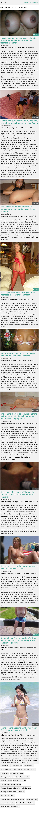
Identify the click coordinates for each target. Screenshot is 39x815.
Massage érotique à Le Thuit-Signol (13, 799)
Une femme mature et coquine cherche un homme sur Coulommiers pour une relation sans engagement (18, 416)
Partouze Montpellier (8, 803)
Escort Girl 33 (5, 766)
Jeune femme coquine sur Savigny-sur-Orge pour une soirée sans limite (18, 729)
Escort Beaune (28, 766)
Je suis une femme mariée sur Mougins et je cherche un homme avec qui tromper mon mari (18, 40)
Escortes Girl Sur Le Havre (25, 803)
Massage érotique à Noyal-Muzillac (12, 792)
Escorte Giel (18, 769)
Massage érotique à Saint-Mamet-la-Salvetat (16, 788)
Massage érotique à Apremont (11, 784)
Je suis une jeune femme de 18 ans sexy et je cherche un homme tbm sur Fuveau (19, 122)
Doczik (3, 2)
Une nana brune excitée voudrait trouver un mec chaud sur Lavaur (19, 567)
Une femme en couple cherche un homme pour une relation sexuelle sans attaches (18, 209)
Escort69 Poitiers (6, 769)
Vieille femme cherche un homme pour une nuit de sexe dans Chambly (18, 354)
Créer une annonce (31, 3)
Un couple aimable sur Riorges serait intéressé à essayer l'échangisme (17, 293)
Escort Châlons (17, 766)
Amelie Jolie (5, 773)
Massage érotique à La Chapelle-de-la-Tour (15, 777)
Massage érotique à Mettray (10, 806)
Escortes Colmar (6, 781)
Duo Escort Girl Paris (8, 795)
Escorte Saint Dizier (17, 773)
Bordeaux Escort (29, 769)
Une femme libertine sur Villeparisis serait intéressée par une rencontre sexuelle (17, 494)
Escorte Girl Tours (19, 781)
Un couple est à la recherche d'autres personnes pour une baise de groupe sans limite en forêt (18, 640)
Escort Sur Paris (31, 799)
